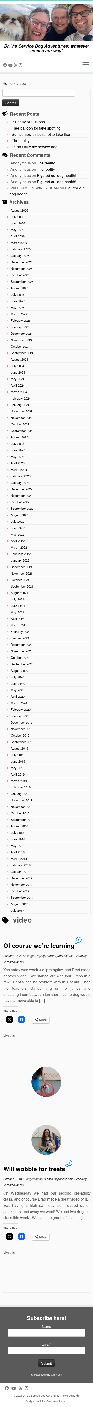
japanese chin (64, 1179)
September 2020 (22, 664)
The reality (21, 140)
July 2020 (17, 677)
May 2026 (17, 229)
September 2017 (22, 897)
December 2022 (21, 489)
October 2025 (20, 275)
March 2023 (19, 469)
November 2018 (21, 806)
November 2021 (21, 573)
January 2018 (20, 871)
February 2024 (21, 398)
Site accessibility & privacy (46, 1374)
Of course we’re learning (39, 945)
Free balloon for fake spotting (36, 128)
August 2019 (19, 748)
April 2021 (18, 618)
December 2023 (21, 411)
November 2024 (21, 340)
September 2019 (22, 742)
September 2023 (22, 430)
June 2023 (18, 450)
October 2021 (20, 579)
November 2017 (21, 884)
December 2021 (21, 566)
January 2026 (20, 255)
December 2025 (21, 262)
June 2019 (18, 761)
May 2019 (17, 767)
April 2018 (18, 852)
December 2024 (21, 333)
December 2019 (21, 722)
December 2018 (21, 800)
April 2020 (18, 696)
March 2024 (19, 391)
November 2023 (21, 417)
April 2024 (18, 385)
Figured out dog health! (56, 175)
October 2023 (20, 424)
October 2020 (20, 657)
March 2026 (19, 242)
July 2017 (17, 910)
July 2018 (17, 832)
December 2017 (21, 878)
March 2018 (19, 858)
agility (41, 955)
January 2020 (20, 716)
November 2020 (21, 651)
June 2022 (18, 528)
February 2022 (21, 554)
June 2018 (18, 839)
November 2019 (21, 729)
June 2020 (18, 683)
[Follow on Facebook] (5, 65)
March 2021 (19, 625)
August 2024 (19, 359)
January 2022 (20, 560)
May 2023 (17, 456)
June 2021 (18, 605)
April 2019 (18, 774)
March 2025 (19, 314)
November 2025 (21, 268)
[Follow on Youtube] (11, 65)
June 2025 (18, 301)
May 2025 (17, 307)
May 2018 (17, 845)
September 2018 (22, 819)
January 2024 (20, 404)
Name (46, 1326)
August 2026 (19, 210)
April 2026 (18, 236)
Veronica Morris (13, 962)
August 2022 (19, 515)
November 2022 (21, 495)
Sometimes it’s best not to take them (42, 134)
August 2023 (19, 437)
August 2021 (19, 592)
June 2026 (18, 223)
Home (7, 83)
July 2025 (17, 294)
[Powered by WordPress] (77, 1394)
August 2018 (19, 826)
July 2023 (17, 443)
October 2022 (20, 502)
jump (60, 955)
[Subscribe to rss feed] (16, 65)
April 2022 (18, 541)
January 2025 (20, 327)
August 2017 (19, 904)
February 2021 (21, 631)
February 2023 (21, 476)
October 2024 (20, 346)
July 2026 (17, 216)
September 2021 (22, 586)
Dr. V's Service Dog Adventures (41, 1395)
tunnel (69, 955)
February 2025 (21, 320)
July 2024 (17, 366)
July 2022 (17, 521)
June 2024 (18, 372)
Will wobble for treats (34, 1168)
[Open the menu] (85, 63)
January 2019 (20, 793)
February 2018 (21, 865)
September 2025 (22, 281)
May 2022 (17, 534)
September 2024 (22, 353)
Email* (46, 1344)
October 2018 (20, 813)
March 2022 (19, 547)
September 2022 (22, 508)
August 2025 (19, 288)
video (79, 955)
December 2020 (21, 644)
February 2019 (21, 787)
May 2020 (17, 690)
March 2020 (19, 703)
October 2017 (20, 891)
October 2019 (20, 735)
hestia (51, 955)
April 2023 (18, 463)
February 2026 (21, 249)
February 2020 (21, 709)
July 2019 (17, 754)
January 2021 (20, 638)
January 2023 (20, 482)
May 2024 (17, 378)
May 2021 (17, 612)
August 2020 (19, 670)
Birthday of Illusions (28, 122)
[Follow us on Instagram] (21, 65)
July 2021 (17, 599)
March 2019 (19, 780)
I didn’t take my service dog (34, 147)
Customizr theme (56, 1401)
